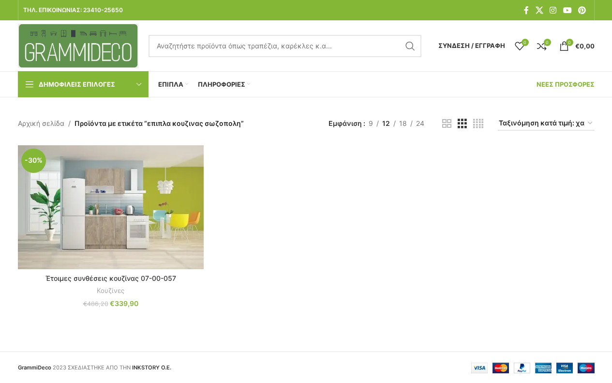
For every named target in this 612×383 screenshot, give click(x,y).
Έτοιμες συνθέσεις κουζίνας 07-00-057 (110, 278)
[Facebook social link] (526, 10)
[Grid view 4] (478, 124)
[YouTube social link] (567, 10)
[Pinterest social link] (582, 10)
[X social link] (539, 10)
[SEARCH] (410, 46)
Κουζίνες (110, 290)
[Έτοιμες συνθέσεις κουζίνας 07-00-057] (111, 207)
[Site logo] (78, 45)
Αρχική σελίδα (41, 123)
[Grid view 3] (462, 124)
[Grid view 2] (446, 124)
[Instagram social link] (553, 10)
